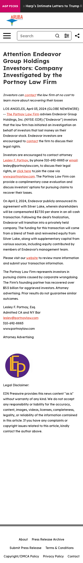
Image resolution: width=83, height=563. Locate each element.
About (23, 539)
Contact (74, 556)
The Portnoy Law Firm (23, 114)
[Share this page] (77, 36)
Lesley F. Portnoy (15, 160)
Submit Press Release (26, 548)
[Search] (57, 35)
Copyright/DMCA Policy (21, 556)
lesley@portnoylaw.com (20, 318)
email (73, 160)
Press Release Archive (48, 539)
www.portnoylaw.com (19, 176)
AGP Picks (10, 6)
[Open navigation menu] (7, 36)
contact (32, 141)
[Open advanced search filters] (66, 35)
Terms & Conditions (59, 548)
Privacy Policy (53, 556)
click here (24, 171)
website (32, 258)
